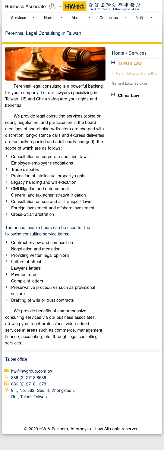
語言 (140, 17)
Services (18, 17)
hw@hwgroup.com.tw (31, 371)
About (77, 17)
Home (118, 52)
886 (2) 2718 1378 (28, 384)
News (49, 17)
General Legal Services (130, 83)
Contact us (109, 17)
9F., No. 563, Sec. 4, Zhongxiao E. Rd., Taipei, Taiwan (44, 393)
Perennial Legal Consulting (137, 73)
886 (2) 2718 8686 (28, 377)
